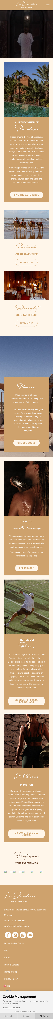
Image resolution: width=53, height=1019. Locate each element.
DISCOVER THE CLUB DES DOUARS (26, 701)
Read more (26, 224)
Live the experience (26, 195)
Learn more (26, 568)
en (8, 986)
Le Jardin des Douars (14, 943)
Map (6, 950)
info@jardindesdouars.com (16, 926)
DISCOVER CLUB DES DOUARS (26, 834)
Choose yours (26, 443)
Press (7, 957)
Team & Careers (11, 964)
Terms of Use (10, 972)
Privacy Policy (11, 979)
